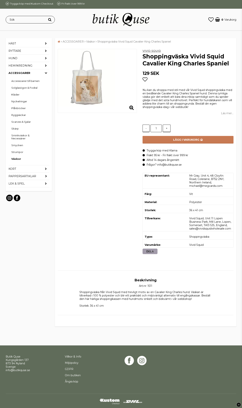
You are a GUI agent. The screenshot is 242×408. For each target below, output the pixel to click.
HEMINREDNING (20, 65)
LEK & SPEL (17, 183)
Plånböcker (18, 108)
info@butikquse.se (18, 370)
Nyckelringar (19, 101)
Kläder (15, 94)
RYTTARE (15, 51)
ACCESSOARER (19, 73)
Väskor (16, 158)
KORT (12, 169)
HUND (13, 58)
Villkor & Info (73, 356)
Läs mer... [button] (227, 113)
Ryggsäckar (18, 114)
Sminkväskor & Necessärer (20, 137)
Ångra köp (71, 381)
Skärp (15, 128)
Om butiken (73, 375)
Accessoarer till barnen (25, 80)
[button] (211, 20)
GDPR (69, 369)
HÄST (12, 43)
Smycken (17, 145)
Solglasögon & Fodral (24, 87)
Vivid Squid (152, 51)
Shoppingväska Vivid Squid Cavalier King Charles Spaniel (134, 41)
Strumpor (17, 152)
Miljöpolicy (71, 363)
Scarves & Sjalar (21, 121)
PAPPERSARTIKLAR (22, 176)
